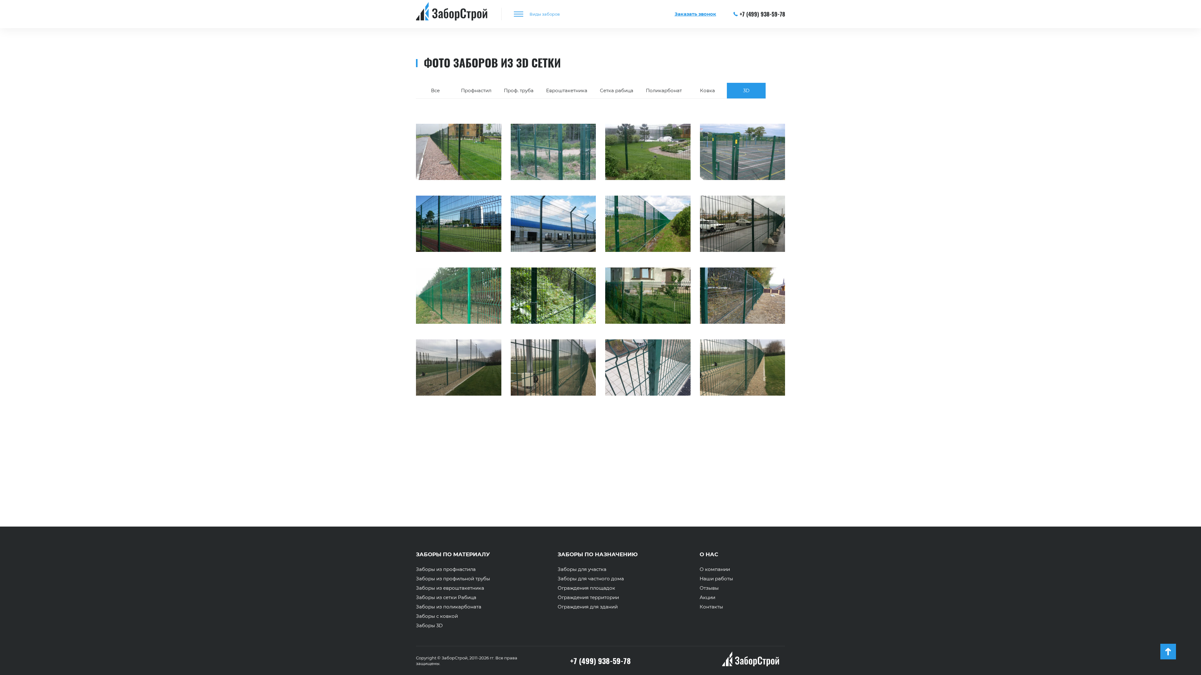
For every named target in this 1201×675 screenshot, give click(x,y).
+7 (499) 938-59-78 (762, 14)
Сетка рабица (616, 90)
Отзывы (709, 588)
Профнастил (476, 90)
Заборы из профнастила (446, 569)
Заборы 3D (429, 625)
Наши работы (716, 579)
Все (435, 90)
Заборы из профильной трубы (453, 579)
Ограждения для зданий (588, 607)
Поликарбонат (664, 90)
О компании (715, 569)
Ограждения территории (588, 597)
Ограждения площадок (586, 588)
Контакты (711, 607)
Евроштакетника (566, 90)
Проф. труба (519, 90)
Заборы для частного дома (591, 579)
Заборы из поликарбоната (448, 607)
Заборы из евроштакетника (450, 588)
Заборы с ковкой (437, 616)
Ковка (707, 90)
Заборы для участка (582, 569)
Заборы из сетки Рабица (446, 597)
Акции (707, 597)
